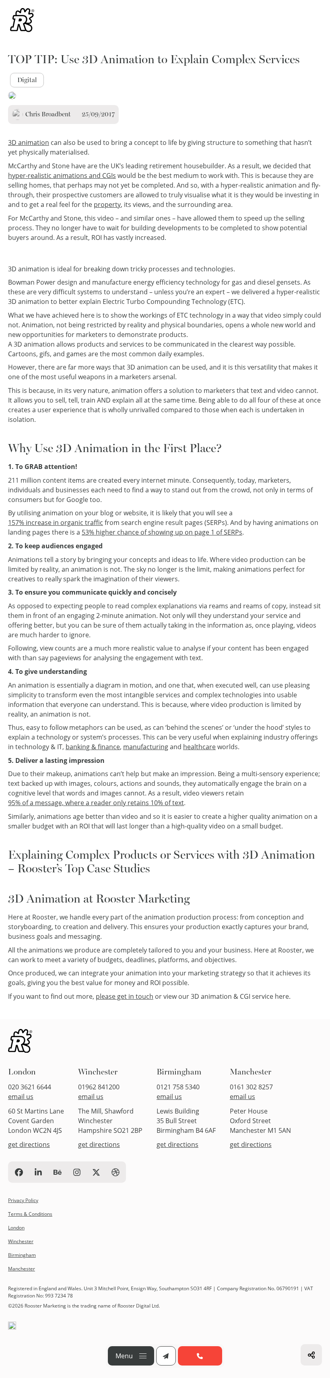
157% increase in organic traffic (55, 522)
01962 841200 (99, 1087)
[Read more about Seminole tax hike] (22, 21)
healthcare (199, 746)
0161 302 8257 (251, 1087)
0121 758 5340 (178, 1087)
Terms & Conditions (30, 1214)
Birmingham (179, 1071)
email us (20, 1096)
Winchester (98, 1071)
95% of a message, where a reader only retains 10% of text (96, 802)
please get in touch (124, 996)
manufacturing (145, 746)
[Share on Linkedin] (311, 1355)
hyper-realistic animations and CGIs (62, 175)
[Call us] (200, 1356)
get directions (29, 1144)
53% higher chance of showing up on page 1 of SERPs (162, 532)
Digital (27, 80)
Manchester (250, 1071)
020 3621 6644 (29, 1087)
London (22, 1071)
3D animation (28, 142)
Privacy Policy (23, 1200)
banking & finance (93, 746)
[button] (131, 1356)
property (107, 204)
